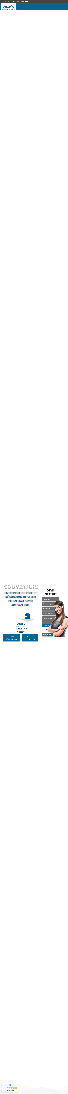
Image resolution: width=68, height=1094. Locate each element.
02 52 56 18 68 (10, 1)
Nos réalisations (12, 638)
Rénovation (21, 587)
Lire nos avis (10, 1090)
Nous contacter (30, 638)
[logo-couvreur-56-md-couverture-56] (8, 7)
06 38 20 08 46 (23, 1)
